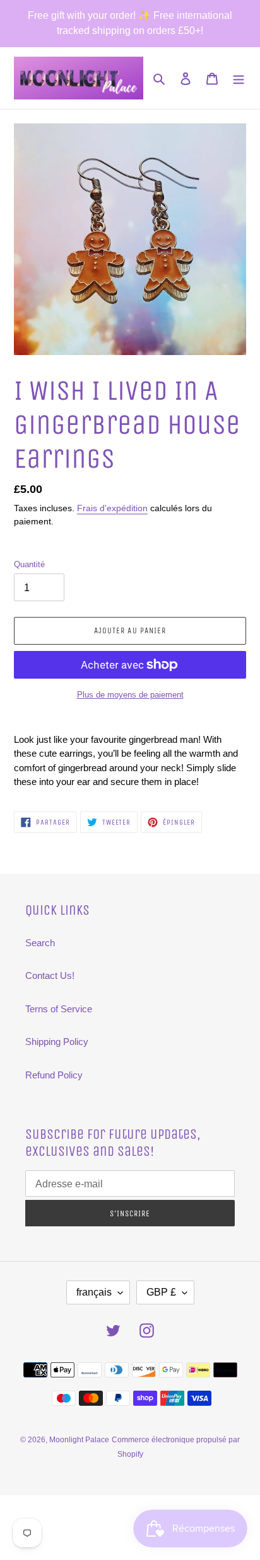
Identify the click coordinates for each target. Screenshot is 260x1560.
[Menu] (238, 78)
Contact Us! (49, 975)
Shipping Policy (56, 1041)
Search (40, 942)
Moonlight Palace (79, 1439)
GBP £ (161, 1292)
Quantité (29, 564)
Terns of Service (58, 1008)
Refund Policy (54, 1075)
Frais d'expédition (112, 508)
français (94, 1292)
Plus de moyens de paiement (130, 694)
